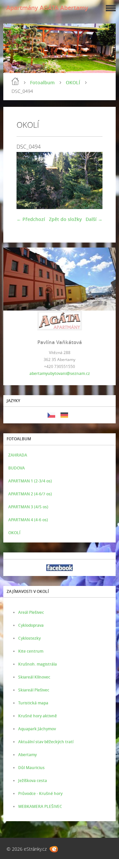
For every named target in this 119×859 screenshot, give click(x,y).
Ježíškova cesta (32, 780)
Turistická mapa (33, 703)
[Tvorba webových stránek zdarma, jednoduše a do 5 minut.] (54, 849)
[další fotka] (91, 180)
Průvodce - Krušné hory (40, 793)
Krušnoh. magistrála (37, 664)
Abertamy (27, 754)
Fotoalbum (42, 82)
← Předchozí (31, 219)
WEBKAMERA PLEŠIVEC (40, 806)
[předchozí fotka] (27, 180)
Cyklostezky (29, 638)
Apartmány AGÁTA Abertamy (47, 8)
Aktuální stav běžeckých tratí (45, 742)
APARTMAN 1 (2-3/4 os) (30, 481)
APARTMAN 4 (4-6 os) (28, 520)
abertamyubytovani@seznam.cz (59, 373)
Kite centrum (30, 651)
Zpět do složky (65, 219)
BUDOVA (16, 468)
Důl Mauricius (31, 767)
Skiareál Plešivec (33, 690)
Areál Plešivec (31, 612)
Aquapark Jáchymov (37, 729)
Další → (94, 219)
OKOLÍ (73, 82)
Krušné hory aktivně (37, 716)
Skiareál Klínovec (34, 677)
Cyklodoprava (31, 625)
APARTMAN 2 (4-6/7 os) (30, 494)
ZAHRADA (17, 455)
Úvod (15, 81)
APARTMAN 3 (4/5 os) (28, 507)
